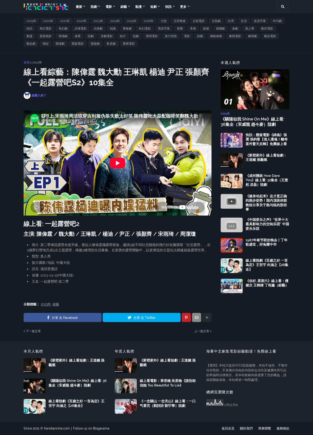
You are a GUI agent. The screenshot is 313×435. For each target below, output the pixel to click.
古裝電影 (199, 21)
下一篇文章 (33, 331)
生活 (244, 21)
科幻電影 (145, 28)
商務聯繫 (264, 428)
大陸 (164, 21)
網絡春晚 (216, 36)
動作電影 (267, 28)
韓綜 (46, 43)
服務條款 (283, 428)
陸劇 (91, 36)
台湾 (231, 21)
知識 (113, 28)
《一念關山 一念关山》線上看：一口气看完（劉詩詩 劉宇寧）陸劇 (168, 403)
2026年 (149, 21)
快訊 (30, 28)
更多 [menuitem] (183, 6)
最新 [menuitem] (79, 6)
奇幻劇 (63, 28)
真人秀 (249, 28)
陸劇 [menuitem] (94, 6)
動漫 (30, 36)
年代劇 (277, 21)
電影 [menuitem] (109, 6)
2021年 (65, 21)
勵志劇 (31, 43)
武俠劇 (98, 28)
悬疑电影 (46, 36)
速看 (78, 36)
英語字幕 (164, 28)
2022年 (81, 21)
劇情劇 (252, 36)
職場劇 (60, 43)
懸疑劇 (95, 43)
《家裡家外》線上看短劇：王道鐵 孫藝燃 (266, 157)
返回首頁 (228, 428)
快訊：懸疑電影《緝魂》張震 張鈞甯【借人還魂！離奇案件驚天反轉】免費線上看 (267, 139)
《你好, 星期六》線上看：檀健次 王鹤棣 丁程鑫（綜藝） (267, 283)
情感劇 (63, 36)
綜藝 (200, 36)
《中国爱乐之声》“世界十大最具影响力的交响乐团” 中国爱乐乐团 (267, 224)
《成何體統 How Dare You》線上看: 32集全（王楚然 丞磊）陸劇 (267, 180)
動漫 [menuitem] (138, 6)
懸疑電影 (78, 43)
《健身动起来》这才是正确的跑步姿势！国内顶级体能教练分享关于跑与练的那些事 (266, 203)
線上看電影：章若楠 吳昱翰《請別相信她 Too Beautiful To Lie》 (168, 383)
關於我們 (246, 428)
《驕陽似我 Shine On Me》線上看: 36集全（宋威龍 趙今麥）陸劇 (252, 122)
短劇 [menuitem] (153, 6)
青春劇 (127, 28)
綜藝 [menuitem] (124, 6)
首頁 (27, 62)
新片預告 (171, 36)
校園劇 (220, 28)
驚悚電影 (129, 43)
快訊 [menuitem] (168, 6)
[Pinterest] (186, 317)
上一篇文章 (201, 331)
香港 (193, 28)
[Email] (196, 317)
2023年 (98, 21)
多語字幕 (260, 21)
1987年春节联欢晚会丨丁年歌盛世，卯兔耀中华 (267, 242)
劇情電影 (235, 36)
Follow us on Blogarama (91, 428)
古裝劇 (216, 21)
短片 (123, 36)
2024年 (115, 21)
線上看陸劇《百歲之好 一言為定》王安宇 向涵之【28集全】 (267, 264)
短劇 (136, 36)
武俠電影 (81, 28)
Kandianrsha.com (57, 428)
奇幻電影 (46, 28)
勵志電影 (270, 36)
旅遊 (206, 28)
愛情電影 (152, 36)
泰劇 (235, 28)
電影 (187, 36)
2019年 (31, 21)
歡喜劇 (111, 43)
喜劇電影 (107, 36)
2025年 (132, 21)
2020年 (48, 21)
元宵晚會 (180, 21)
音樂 (180, 28)
